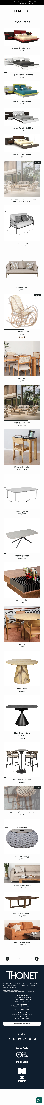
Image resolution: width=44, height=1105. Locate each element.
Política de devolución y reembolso (15, 985)
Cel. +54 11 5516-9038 (22, 1001)
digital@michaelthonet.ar (11, 991)
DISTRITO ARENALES (22, 995)
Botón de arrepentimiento (22, 1023)
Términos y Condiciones (11, 983)
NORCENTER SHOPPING (22, 1013)
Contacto (11, 987)
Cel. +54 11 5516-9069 (22, 1018)
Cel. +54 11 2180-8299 (22, 1010)
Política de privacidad (29, 983)
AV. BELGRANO (22, 1004)
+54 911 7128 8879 (29, 991)
